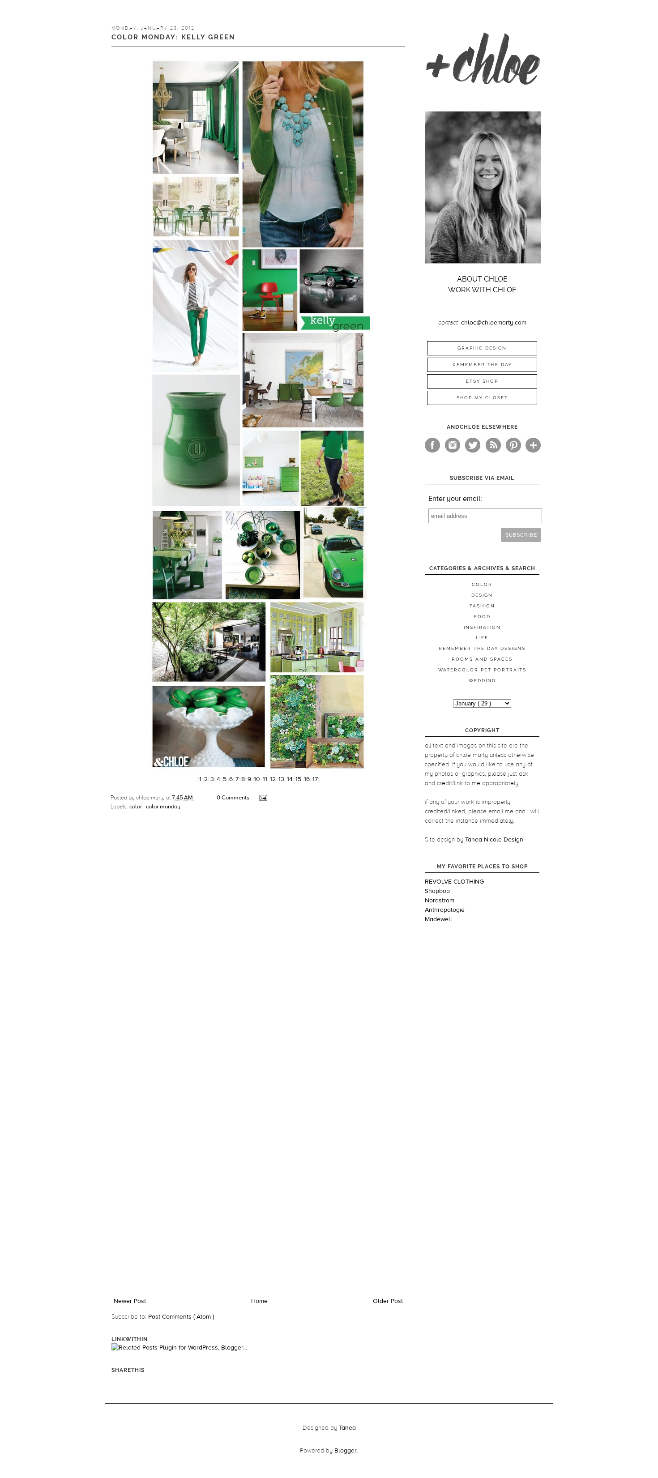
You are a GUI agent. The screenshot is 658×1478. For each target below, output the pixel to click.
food (482, 616)
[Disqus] (258, 943)
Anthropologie (445, 910)
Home (259, 1301)
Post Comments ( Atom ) (181, 1317)
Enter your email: (455, 498)
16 (307, 779)
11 (265, 779)
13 (281, 779)
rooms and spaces (482, 659)
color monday (163, 806)
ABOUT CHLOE (482, 279)
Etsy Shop (482, 381)
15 (298, 779)
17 (315, 779)
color (136, 806)
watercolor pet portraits (482, 669)
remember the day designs (482, 648)
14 (290, 779)
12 (273, 779)
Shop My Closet (482, 397)
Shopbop (437, 891)
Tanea (347, 1428)
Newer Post (130, 1301)
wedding (482, 680)
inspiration (482, 627)
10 (257, 779)
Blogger (345, 1451)
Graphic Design (482, 348)
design (482, 595)
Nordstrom (439, 901)
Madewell (438, 919)
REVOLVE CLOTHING (454, 882)
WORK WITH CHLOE (482, 290)
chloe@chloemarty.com (493, 323)
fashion (482, 605)
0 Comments (233, 797)
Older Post (388, 1301)
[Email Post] (262, 797)
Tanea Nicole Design (494, 840)
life (482, 637)
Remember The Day (482, 364)
